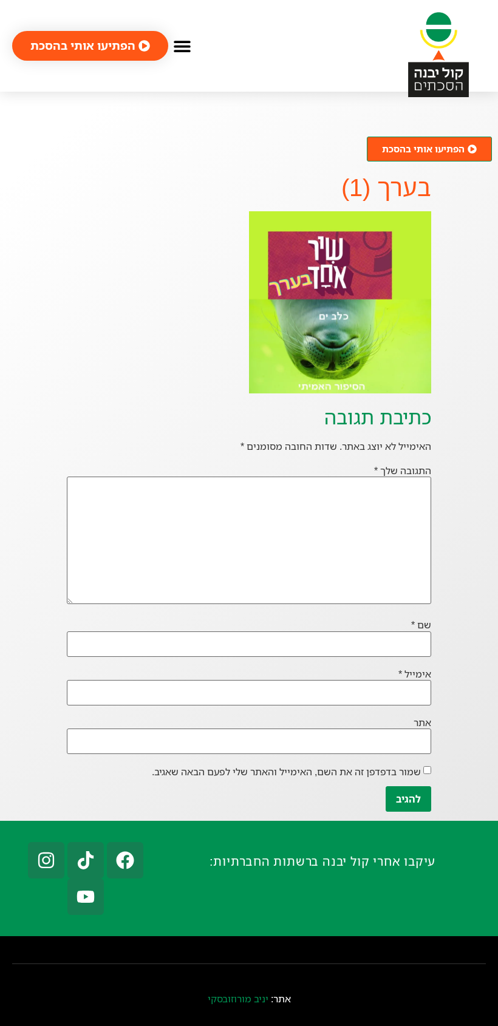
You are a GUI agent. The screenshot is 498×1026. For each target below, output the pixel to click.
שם (421, 625)
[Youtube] (85, 896)
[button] (182, 45)
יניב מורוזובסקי (238, 998)
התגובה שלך (402, 470)
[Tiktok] (85, 860)
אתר (422, 722)
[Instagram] (46, 860)
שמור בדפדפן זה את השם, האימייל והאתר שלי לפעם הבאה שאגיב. (286, 771)
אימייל (414, 674)
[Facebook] (125, 860)
